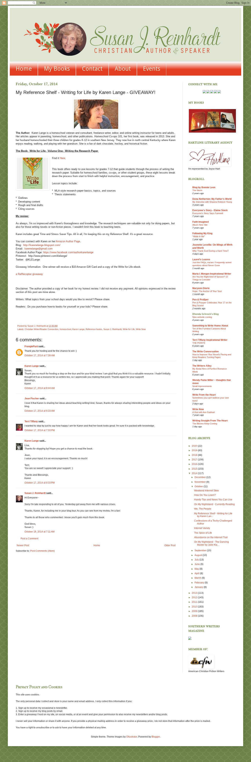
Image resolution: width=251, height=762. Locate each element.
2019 (195, 450)
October (199, 486)
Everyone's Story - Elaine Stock (210, 210)
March (198, 578)
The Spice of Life (203, 533)
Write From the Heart (204, 394)
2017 (195, 459)
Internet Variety (202, 528)
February (200, 582)
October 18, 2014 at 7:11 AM (40, 531)
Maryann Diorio (200, 288)
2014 (195, 473)
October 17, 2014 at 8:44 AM (40, 388)
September (201, 550)
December (200, 477)
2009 (195, 611)
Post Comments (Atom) (42, 551)
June (197, 564)
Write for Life (129, 329)
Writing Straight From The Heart (210, 420)
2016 (195, 464)
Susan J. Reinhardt (112, 329)
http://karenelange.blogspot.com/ (41, 245)
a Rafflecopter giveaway (29, 274)
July (197, 559)
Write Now (141, 329)
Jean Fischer (32, 398)
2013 (195, 593)
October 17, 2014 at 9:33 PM (40, 482)
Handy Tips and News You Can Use (213, 499)
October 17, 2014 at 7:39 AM (40, 355)
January (199, 587)
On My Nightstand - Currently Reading (214, 504)
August (199, 555)
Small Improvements (202, 386)
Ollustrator (131, 736)
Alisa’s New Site (199, 225)
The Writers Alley (202, 365)
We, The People (202, 508)
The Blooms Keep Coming (204, 423)
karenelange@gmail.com (39, 248)
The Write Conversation (205, 351)
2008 (195, 616)
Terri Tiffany (31, 421)
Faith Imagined (200, 222)
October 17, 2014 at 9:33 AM (40, 410)
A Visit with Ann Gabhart (203, 412)
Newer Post (23, 545)
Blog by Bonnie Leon (203, 187)
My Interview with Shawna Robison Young (212, 202)
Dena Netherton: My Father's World (212, 199)
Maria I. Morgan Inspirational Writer (211, 273)
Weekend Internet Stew (206, 490)
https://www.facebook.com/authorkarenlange (68, 252)
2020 (195, 446)
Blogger (156, 736)
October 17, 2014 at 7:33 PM (40, 430)
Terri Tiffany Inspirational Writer (209, 340)
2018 (195, 455)
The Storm (197, 190)
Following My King (202, 233)
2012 (195, 597)
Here (62, 158)
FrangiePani (31, 346)
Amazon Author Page (68, 241)
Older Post (170, 545)
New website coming (202, 317)
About (123, 68)
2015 (195, 468)
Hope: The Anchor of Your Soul (207, 291)
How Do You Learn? (205, 495)
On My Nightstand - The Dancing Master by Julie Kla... (211, 543)
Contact (92, 68)
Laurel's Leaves (201, 259)
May (197, 569)
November (200, 482)
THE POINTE (198, 343)
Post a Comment (29, 538)
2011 (195, 602)
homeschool (65, 329)
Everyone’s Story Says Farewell (207, 213)
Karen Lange (78, 329)
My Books (57, 68)
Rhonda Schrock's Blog (205, 314)
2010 (195, 606)
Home (24, 68)
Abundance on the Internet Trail (211, 537)
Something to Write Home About (210, 325)
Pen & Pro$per (200, 299)
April (197, 573)
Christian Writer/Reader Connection (41, 329)
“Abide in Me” (198, 236)
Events (151, 68)
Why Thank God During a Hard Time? (210, 251)
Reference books (94, 329)
